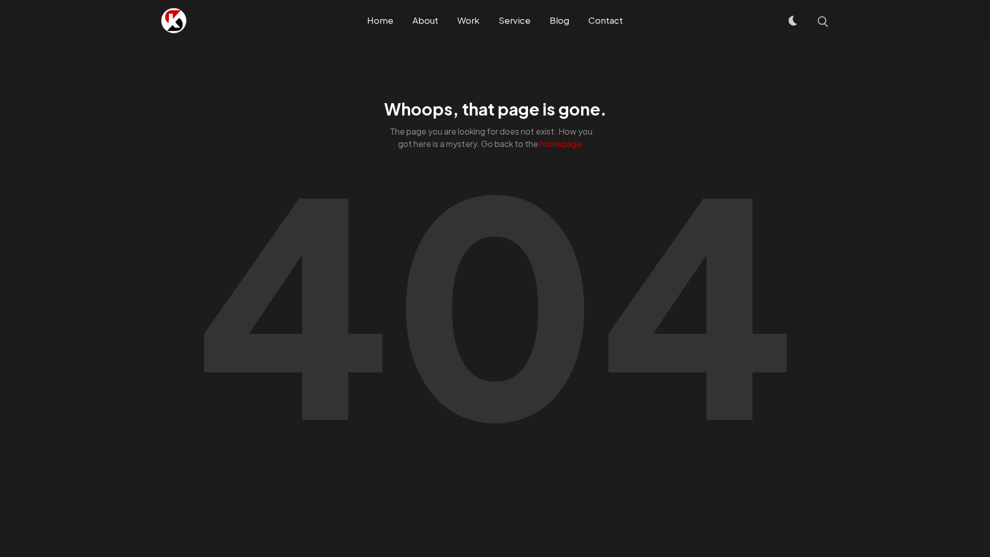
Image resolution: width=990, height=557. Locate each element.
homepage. (562, 143)
